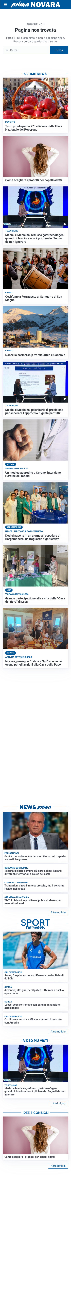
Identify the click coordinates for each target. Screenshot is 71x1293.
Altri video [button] (59, 1103)
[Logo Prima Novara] (35, 4)
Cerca (59, 50)
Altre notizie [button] (58, 912)
